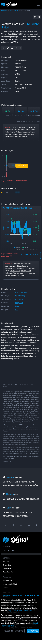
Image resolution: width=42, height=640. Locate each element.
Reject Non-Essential (13, 631)
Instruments (4, 10)
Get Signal (21, 166)
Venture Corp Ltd (14, 10)
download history (31, 254)
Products (6, 561)
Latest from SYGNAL (10, 584)
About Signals (7, 580)
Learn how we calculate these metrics (20, 135)
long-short (19, 303)
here (22, 275)
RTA (16, 309)
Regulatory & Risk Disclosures (20, 610)
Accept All (33, 631)
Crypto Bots (7, 565)
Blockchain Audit (8, 572)
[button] (35, 17)
